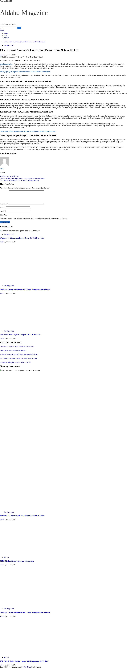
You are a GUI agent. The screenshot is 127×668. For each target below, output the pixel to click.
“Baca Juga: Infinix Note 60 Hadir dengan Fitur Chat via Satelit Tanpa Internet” (28, 131)
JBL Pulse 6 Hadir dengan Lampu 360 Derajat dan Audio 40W (18, 358)
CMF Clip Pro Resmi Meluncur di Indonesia (13, 350)
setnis (2, 55)
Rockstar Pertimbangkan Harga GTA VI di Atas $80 (20, 335)
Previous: (22, 178)
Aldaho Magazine (24, 12)
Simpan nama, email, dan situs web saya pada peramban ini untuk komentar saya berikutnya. (35, 219)
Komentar (4, 204)
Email (2, 211)
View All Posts (14, 176)
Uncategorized (9, 45)
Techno (6, 557)
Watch (2, 30)
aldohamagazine (6, 64)
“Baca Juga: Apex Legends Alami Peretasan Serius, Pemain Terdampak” (25, 72)
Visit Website (4, 176)
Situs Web (3, 215)
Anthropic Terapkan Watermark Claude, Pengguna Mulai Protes (25, 289)
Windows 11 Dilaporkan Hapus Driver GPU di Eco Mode (22, 238)
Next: (19, 180)
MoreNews (27, 667)
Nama (2, 207)
